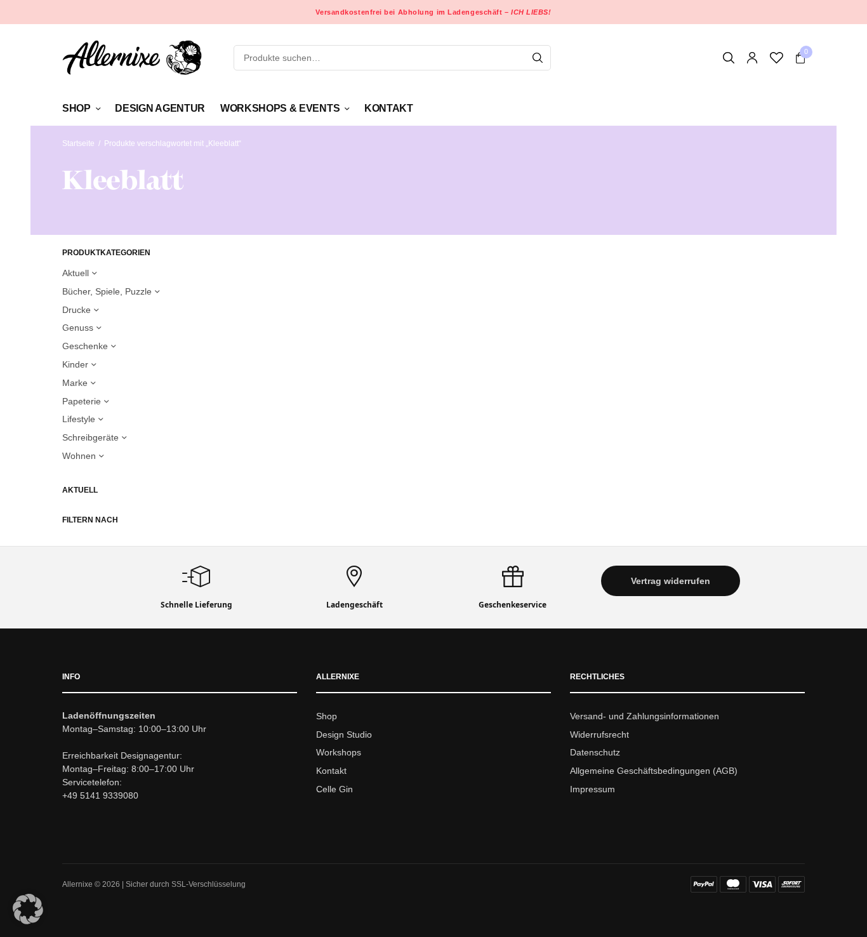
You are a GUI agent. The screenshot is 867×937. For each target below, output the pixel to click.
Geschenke (85, 346)
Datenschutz (595, 753)
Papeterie (81, 401)
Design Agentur (160, 108)
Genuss (77, 327)
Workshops (338, 753)
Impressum (592, 789)
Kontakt (388, 108)
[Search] (538, 58)
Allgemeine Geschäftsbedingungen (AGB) (654, 771)
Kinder (75, 364)
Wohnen (79, 456)
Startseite (78, 143)
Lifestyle (78, 419)
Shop (76, 108)
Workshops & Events (280, 108)
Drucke (76, 310)
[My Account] (752, 58)
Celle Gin (334, 789)
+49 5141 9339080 (100, 795)
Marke (75, 383)
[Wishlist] (776, 58)
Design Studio (344, 734)
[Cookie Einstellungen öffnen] (28, 920)
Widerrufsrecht (599, 734)
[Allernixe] (132, 57)
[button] (670, 581)
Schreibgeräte (90, 437)
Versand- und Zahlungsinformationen (644, 716)
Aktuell (75, 273)
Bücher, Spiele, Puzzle (107, 291)
